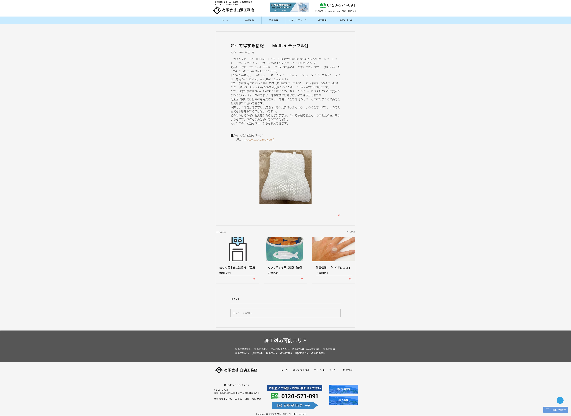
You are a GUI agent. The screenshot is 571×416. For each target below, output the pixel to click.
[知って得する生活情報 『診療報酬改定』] (237, 249)
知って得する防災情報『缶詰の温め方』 (285, 270)
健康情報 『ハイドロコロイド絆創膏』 (333, 270)
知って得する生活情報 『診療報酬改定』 (237, 270)
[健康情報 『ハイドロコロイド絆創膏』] (333, 249)
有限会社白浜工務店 (238, 10)
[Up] (560, 400)
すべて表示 (350, 232)
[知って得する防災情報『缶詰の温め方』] (285, 249)
